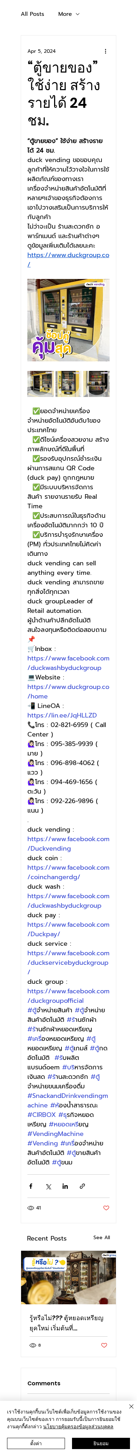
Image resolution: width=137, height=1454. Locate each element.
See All (101, 1237)
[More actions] (105, 51)
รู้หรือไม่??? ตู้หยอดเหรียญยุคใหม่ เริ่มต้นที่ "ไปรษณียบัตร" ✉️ (66, 1323)
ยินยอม (101, 1443)
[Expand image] (40, 384)
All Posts (32, 14)
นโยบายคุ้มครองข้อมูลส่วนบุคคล (78, 1426)
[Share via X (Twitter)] (48, 1186)
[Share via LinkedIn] (65, 1186)
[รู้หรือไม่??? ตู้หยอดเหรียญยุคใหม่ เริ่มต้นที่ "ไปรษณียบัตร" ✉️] (68, 1277)
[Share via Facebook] (30, 1186)
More (65, 14)
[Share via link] (82, 1186)
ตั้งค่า (36, 1443)
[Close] (127, 1410)
